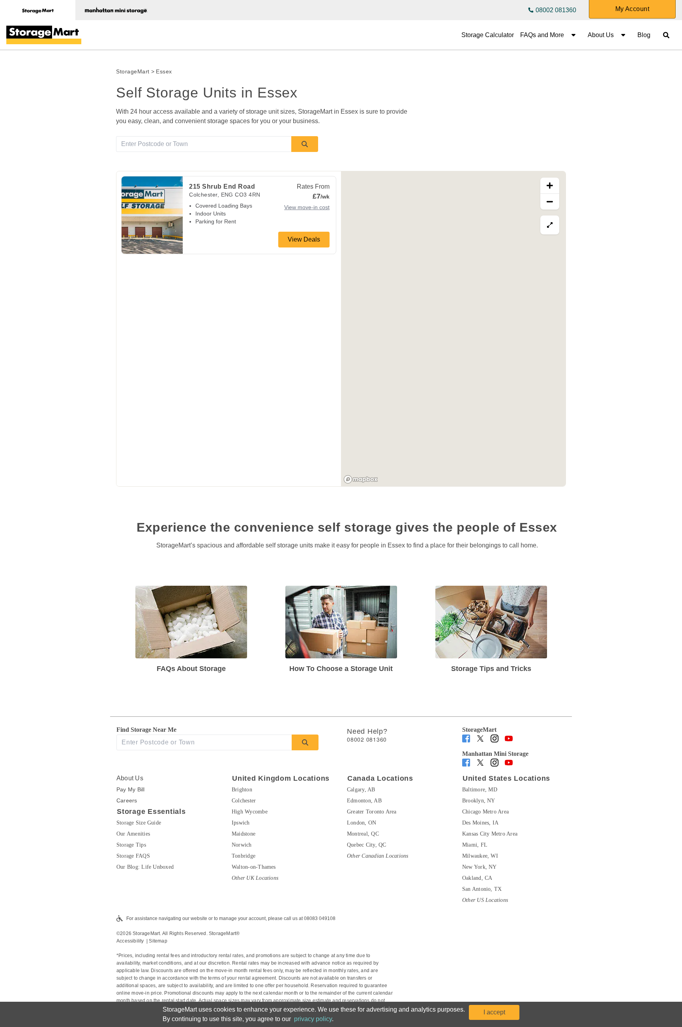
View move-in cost (307, 207)
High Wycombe (250, 812)
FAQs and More (542, 35)
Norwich (242, 845)
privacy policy (313, 1019)
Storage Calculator (487, 35)
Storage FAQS (133, 856)
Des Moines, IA (480, 823)
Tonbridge (243, 856)
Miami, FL (474, 845)
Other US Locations (485, 900)
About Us (601, 35)
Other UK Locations (255, 878)
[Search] (304, 144)
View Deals (304, 239)
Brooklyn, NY (478, 801)
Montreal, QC (363, 834)
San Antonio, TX (482, 889)
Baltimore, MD (479, 790)
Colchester (244, 801)
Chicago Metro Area (485, 812)
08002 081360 (556, 10)
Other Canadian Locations (377, 856)
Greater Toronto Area (372, 812)
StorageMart (133, 71)
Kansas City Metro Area (489, 834)
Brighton (242, 790)
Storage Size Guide (138, 823)
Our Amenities (133, 834)
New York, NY (479, 867)
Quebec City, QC (366, 845)
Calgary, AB (361, 790)
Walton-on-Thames (254, 867)
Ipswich (241, 823)
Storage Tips (131, 845)
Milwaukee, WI (480, 856)
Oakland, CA (477, 878)
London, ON (361, 823)
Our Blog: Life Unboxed (145, 867)
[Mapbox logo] (360, 479)
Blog (643, 35)
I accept (494, 1012)
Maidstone (243, 834)
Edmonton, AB (364, 801)
